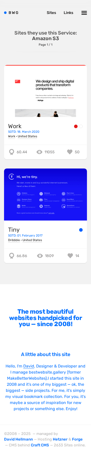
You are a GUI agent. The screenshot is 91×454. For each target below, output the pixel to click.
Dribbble (14, 240)
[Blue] (81, 230)
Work (14, 126)
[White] (81, 126)
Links (68, 12)
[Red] (76, 126)
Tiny (14, 229)
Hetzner (60, 439)
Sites (51, 12)
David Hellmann (18, 439)
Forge (77, 439)
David (28, 366)
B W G (13, 12)
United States (27, 136)
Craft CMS (40, 445)
